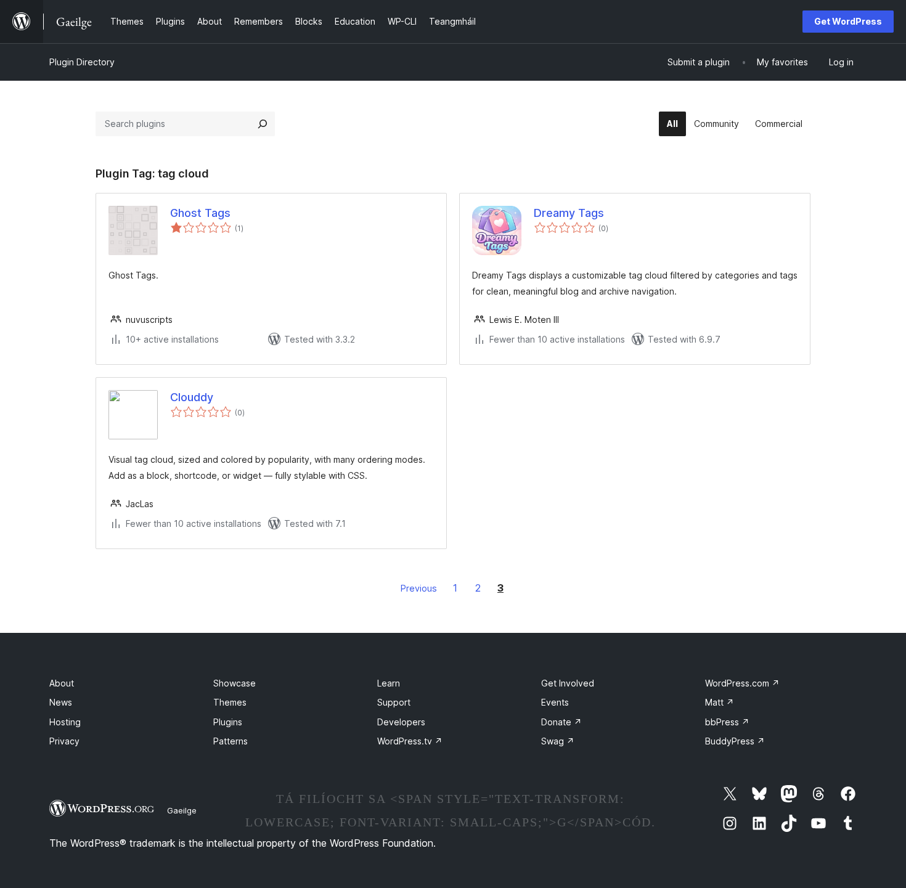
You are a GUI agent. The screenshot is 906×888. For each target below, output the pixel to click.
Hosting (65, 722)
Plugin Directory (82, 62)
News (60, 702)
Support (393, 702)
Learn (388, 683)
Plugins (227, 722)
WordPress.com (742, 683)
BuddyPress (735, 741)
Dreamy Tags (569, 212)
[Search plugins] (262, 124)
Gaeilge (182, 810)
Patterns (230, 741)
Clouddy (191, 397)
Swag (557, 741)
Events (555, 702)
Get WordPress (848, 21)
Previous (419, 588)
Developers (401, 722)
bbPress (727, 722)
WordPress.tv (410, 741)
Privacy (64, 741)
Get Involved (567, 683)
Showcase (234, 683)
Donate (561, 722)
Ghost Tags (200, 212)
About (61, 683)
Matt (719, 702)
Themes (230, 702)
